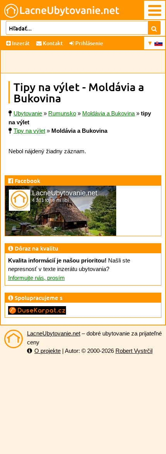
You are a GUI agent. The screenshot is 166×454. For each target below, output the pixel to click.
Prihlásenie (88, 43)
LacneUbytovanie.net (53, 333)
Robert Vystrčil (133, 350)
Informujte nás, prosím (36, 277)
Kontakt (52, 43)
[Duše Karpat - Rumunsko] (37, 310)
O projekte (47, 350)
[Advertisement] (83, 61)
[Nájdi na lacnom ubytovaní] (154, 28)
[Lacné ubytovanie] (13, 339)
